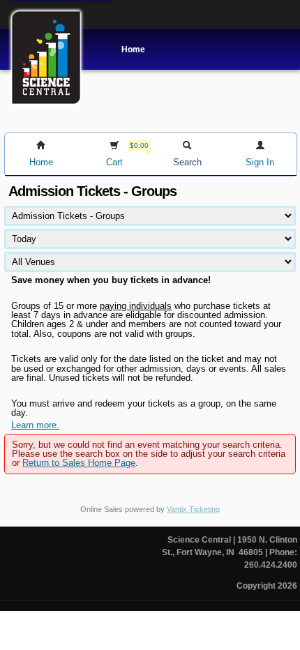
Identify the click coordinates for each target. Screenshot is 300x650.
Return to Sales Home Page (78, 463)
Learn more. (35, 425)
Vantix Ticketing (193, 509)
